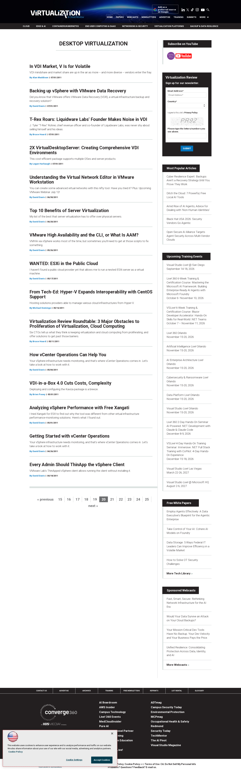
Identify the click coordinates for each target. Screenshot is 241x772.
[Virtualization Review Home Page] (57, 15)
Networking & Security (135, 26)
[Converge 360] (58, 713)
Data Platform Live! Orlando (183, 395)
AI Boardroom (108, 702)
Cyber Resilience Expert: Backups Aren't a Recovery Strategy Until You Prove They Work (188, 180)
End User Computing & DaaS (100, 26)
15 (60, 499)
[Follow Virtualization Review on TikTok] (192, 10)
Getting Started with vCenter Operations (70, 436)
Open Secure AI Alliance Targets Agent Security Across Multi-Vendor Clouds (188, 235)
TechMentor (159, 735)
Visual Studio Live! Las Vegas (184, 468)
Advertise (164, 17)
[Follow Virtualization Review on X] (187, 10)
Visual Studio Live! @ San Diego (186, 265)
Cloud (26, 26)
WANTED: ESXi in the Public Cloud (64, 263)
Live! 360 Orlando (177, 333)
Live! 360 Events (110, 716)
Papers (120, 17)
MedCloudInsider (110, 721)
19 (95, 499)
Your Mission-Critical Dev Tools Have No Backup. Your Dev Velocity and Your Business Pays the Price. (188, 633)
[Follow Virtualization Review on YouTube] (203, 10)
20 (104, 499)
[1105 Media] (53, 724)
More (203, 17)
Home (110, 17)
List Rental (177, 691)
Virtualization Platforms (169, 26)
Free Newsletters (131, 691)
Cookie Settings (74, 760)
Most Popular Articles (181, 168)
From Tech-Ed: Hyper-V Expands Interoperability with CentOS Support (91, 294)
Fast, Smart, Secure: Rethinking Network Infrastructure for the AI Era (186, 602)
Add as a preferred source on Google (167, 9)
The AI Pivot (159, 740)
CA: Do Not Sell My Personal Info (178, 764)
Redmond (157, 726)
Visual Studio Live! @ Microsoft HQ (188, 482)
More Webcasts (177, 664)
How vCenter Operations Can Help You (68, 354)
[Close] (112, 733)
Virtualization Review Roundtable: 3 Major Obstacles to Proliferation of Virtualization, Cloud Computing (84, 324)
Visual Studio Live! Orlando (182, 408)
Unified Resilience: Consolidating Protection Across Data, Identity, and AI (186, 651)
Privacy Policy (190, 113)
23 (129, 499)
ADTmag (156, 702)
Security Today (161, 730)
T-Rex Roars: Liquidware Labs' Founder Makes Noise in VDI (88, 119)
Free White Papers (179, 503)
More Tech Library (179, 573)
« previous (45, 499)
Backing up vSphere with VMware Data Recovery (78, 90)
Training (178, 17)
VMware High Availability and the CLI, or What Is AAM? (84, 235)
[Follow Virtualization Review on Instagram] (197, 10)
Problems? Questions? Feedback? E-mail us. (132, 767)
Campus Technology (112, 712)
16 (69, 499)
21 (112, 499)
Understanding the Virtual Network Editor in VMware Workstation (82, 180)
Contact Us (41, 691)
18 (86, 499)
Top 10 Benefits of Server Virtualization (69, 210)
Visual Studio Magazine (166, 745)
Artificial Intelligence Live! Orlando (186, 346)
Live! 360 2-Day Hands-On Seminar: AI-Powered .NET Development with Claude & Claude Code (188, 426)
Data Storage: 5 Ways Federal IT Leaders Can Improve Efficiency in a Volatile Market (188, 546)
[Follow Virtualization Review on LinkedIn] (183, 10)
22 (121, 499)
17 (78, 499)
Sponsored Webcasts (181, 590)
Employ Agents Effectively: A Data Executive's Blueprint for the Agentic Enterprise (188, 515)
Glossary (199, 691)
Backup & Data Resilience (204, 26)
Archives (86, 691)
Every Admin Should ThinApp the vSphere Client (77, 464)
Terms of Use (152, 764)
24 (138, 499)
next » (93, 506)
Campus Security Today (166, 707)
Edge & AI (41, 26)
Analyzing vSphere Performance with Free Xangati (79, 407)
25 (147, 499)
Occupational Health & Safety (170, 721)
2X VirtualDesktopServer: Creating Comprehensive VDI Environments (84, 150)
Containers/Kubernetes (65, 26)
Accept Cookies (102, 760)
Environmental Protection (167, 712)
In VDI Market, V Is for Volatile (60, 66)
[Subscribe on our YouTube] (177, 59)
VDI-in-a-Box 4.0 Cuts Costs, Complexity (70, 383)
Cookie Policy (132, 764)
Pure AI (104, 726)
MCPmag (157, 716)
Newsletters (148, 17)
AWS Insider (107, 707)
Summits (191, 17)
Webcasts (132, 17)
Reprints (154, 691)
